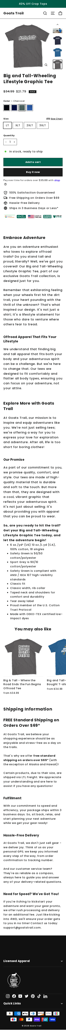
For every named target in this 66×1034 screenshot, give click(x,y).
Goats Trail (13, 13)
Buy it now (33, 172)
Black (6, 107)
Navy (14, 107)
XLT (17, 125)
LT (7, 125)
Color (14, 101)
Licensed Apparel (16, 961)
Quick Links (12, 1003)
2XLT (30, 125)
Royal (30, 107)
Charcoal (22, 107)
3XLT (42, 125)
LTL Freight (29, 777)
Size (33, 118)
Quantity (9, 135)
